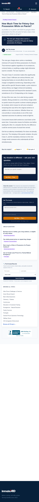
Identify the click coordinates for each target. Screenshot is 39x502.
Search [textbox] (7, 9)
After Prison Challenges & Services (12, 291)
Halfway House (7, 318)
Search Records (20, 278)
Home (3, 12)
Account (33, 9)
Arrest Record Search (9, 294)
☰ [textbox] (36, 3)
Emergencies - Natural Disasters (11, 307)
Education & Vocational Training (11, 305)
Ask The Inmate (10, 12)
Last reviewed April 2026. (27, 193)
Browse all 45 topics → (9, 324)
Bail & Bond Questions (9, 296)
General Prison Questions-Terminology (13, 315)
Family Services (7, 310)
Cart (20, 9)
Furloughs (5, 313)
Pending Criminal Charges (22, 12)
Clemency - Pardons (8, 299)
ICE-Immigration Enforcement (11, 321)
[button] (18, 149)
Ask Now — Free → (11, 177)
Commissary (6, 302)
